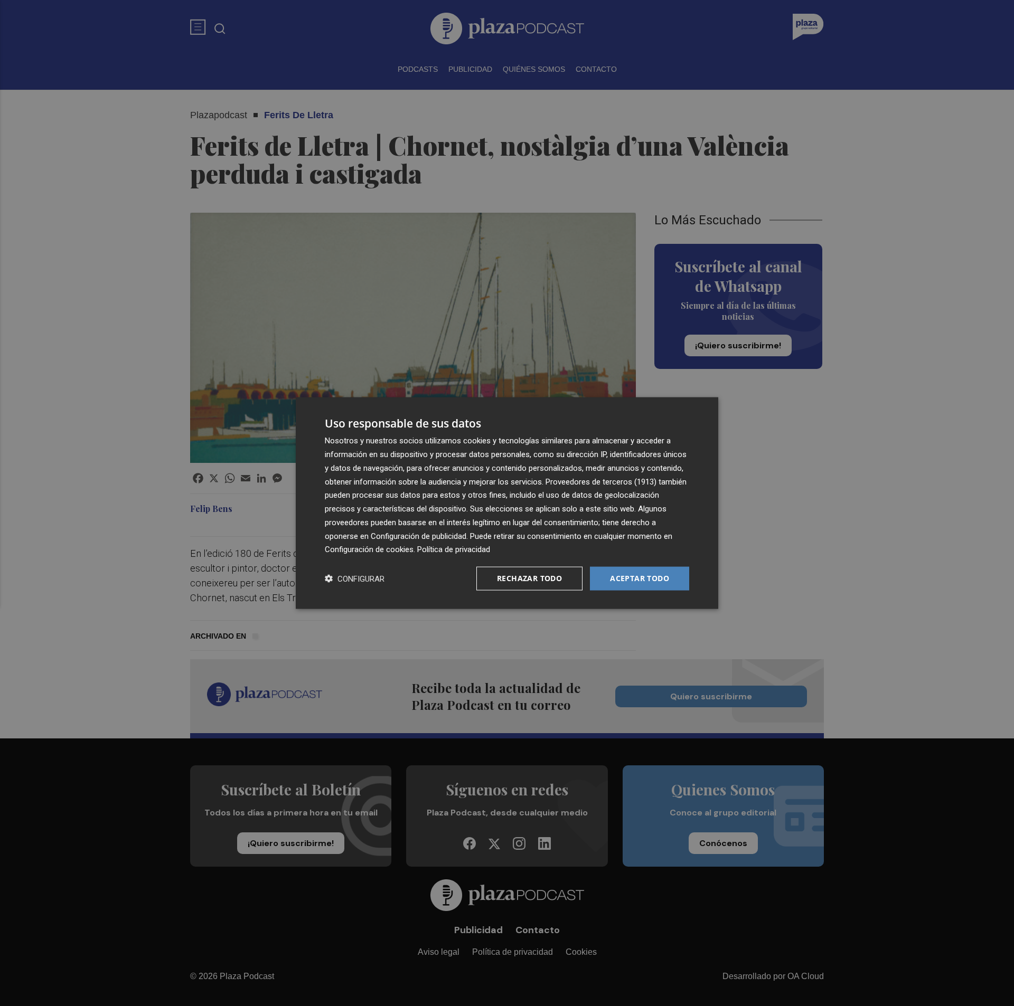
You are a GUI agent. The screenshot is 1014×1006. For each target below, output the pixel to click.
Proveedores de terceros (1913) (601, 481)
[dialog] (507, 503)
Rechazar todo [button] (529, 578)
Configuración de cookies (369, 549)
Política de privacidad (453, 549)
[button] (354, 579)
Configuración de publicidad (418, 535)
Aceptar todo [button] (639, 578)
